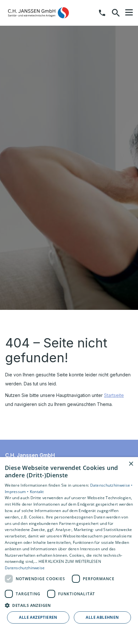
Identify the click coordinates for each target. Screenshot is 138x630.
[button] (129, 12)
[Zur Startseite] (38, 12)
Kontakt (37, 491)
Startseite (114, 395)
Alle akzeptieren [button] (38, 617)
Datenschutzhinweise (25, 568)
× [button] (130, 464)
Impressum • (17, 491)
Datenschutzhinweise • (111, 485)
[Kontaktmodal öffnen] (102, 13)
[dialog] (69, 543)
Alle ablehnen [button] (102, 617)
